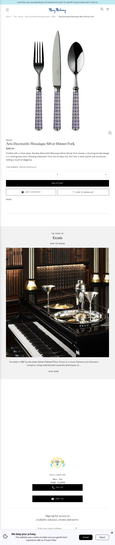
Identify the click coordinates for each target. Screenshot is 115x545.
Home (8, 16)
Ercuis (9, 140)
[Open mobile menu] (7, 10)
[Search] (102, 9)
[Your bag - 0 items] (107, 10)
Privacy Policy (50, 540)
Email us (59, 499)
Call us (59, 487)
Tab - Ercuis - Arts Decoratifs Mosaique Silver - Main (35, 16)
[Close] (112, 532)
